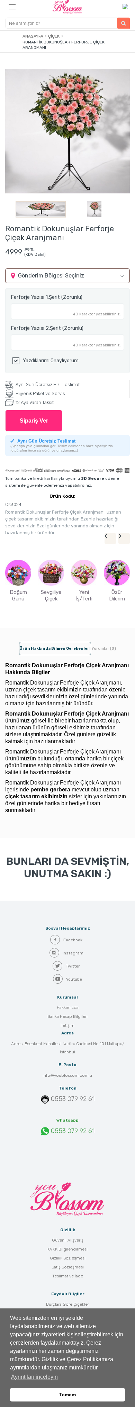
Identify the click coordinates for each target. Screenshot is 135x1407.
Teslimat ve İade (67, 1276)
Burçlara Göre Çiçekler (67, 1304)
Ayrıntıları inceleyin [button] (34, 1377)
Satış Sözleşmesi (68, 1267)
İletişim (67, 1025)
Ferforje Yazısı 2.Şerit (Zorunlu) (47, 328)
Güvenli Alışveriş (67, 1240)
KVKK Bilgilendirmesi (67, 1249)
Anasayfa (32, 36)
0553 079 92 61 (72, 1099)
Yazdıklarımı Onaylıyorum (51, 361)
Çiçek (54, 36)
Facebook (72, 940)
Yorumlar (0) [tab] (103, 648)
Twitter (73, 966)
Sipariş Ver (34, 421)
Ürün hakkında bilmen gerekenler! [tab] (55, 648)
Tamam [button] (67, 1394)
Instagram (73, 953)
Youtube (74, 979)
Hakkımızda (68, 1007)
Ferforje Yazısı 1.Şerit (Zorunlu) (46, 297)
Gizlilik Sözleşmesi (68, 1258)
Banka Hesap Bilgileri (67, 1016)
